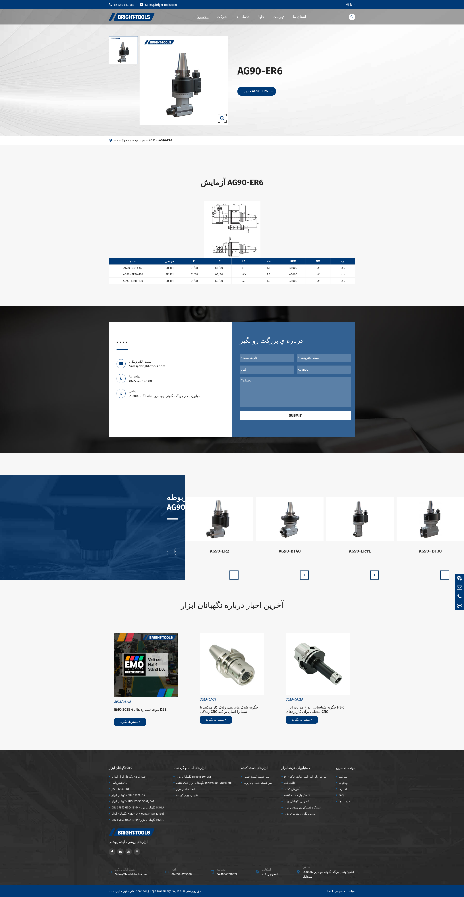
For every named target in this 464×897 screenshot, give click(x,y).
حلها (261, 17)
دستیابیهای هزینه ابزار (295, 768)
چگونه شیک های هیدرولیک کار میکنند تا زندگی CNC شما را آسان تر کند (229, 709)
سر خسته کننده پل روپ (258, 783)
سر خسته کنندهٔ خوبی (256, 776)
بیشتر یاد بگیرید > (130, 722)
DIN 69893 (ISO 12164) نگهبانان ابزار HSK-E (137, 820)
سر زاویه (140, 140)
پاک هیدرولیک (119, 783)
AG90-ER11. (360, 551)
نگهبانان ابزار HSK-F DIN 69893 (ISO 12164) (137, 813)
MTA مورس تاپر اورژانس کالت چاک (305, 776)
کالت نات (289, 783)
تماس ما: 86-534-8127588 (140, 378)
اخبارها (343, 789)
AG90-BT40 (290, 551)
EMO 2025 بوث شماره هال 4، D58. (140, 709)
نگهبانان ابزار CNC (120, 768)
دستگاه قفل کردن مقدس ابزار (302, 807)
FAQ (341, 795)
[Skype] (459, 578)
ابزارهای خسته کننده (254, 768)
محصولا (203, 17)
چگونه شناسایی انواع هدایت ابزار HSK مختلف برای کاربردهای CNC (315, 709)
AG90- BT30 (430, 551)
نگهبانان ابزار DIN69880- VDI (193, 776)
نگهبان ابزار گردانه (187, 795)
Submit (295, 415)
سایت (327, 891)
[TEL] (459, 596)
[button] (167, 551)
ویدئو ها (343, 783)
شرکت (222, 17)
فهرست (279, 17)
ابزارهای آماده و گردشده (189, 768)
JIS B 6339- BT (120, 789)
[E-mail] (459, 587)
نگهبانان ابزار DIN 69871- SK (128, 795)
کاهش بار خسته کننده (297, 795)
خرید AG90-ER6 (258, 91)
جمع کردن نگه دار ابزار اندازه (128, 776)
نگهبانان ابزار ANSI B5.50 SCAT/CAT (132, 801)
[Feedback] (459, 605)
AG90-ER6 (165, 140)
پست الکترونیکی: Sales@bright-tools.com (147, 364)
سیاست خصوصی (344, 891)
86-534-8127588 (121, 5)
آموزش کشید (292, 789)
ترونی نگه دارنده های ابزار (299, 813)
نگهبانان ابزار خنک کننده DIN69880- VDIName (204, 783)
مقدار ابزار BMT (185, 789)
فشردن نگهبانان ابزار (296, 801)
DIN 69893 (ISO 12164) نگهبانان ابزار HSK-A (137, 807)
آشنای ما (299, 17)
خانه (115, 140)
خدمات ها (242, 17)
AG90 (152, 140)
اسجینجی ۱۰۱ (270, 874)
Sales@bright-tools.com (158, 5)
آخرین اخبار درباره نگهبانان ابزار (232, 605)
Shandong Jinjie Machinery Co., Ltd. (159, 891)
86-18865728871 (227, 874)
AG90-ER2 (219, 551)
